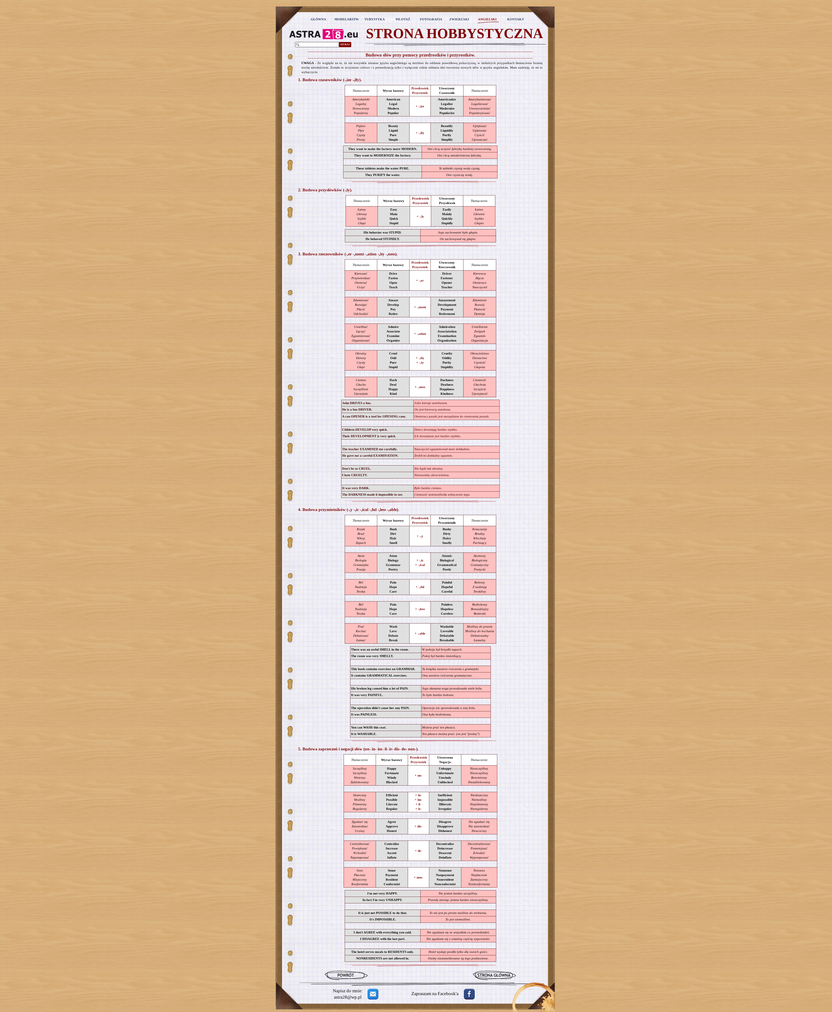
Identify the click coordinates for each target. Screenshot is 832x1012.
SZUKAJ (345, 44)
